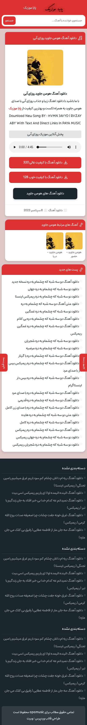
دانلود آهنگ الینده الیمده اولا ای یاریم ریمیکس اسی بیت (47, 493)
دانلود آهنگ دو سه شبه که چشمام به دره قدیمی (48, 400)
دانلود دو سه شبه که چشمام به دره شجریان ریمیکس (46, 444)
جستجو (9, 20)
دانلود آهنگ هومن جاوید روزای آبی (54, 38)
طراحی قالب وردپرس (47, 718)
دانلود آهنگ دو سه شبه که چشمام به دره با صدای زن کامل (42, 407)
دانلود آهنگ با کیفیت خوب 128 (43, 177)
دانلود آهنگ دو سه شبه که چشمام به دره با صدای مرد (45, 393)
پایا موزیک (29, 8)
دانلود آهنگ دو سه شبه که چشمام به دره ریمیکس (47, 430)
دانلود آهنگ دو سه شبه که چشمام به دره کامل (49, 422)
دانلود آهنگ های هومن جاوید (45, 193)
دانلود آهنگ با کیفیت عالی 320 (42, 162)
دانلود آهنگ (55, 210)
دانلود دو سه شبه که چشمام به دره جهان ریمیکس (47, 437)
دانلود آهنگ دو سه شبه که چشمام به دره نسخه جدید (45, 282)
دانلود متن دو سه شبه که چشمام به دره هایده (50, 415)
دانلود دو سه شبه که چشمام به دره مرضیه (52, 348)
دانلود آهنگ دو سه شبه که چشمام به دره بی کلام (48, 319)
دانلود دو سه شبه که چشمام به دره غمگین (52, 311)
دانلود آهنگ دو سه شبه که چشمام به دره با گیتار (48, 356)
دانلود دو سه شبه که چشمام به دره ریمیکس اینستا (47, 296)
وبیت (30, 718)
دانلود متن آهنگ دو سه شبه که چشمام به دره (50, 304)
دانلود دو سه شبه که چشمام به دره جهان (53, 289)
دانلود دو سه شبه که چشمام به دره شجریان (51, 341)
